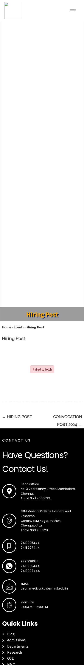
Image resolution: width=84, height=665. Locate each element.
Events (19, 327)
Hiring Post (17, 416)
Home (6, 327)
